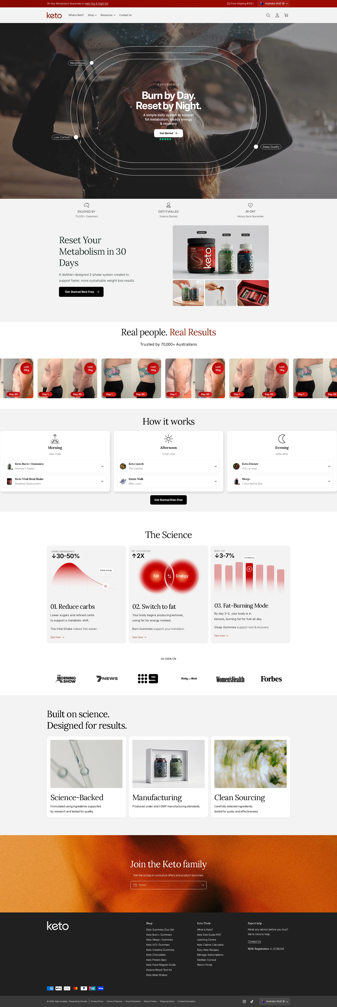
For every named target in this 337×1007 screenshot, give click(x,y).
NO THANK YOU (168, 542)
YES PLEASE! (169, 527)
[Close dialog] (252, 451)
